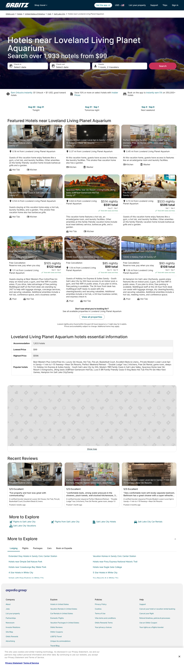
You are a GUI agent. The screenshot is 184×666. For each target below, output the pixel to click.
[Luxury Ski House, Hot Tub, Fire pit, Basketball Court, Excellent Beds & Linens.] (35, 149)
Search (163, 66)
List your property (137, 5)
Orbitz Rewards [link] (12, 636)
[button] (92, 539)
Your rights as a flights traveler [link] (151, 627)
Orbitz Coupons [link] (56, 632)
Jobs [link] (8, 609)
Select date (20, 67)
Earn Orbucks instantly (21, 92)
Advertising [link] (10, 641)
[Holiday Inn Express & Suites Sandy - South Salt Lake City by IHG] (92, 270)
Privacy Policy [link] (101, 604)
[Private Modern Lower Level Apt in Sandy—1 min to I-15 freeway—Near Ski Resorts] (92, 149)
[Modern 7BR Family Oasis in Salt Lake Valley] (35, 204)
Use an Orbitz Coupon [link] (148, 623)
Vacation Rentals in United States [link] (63, 609)
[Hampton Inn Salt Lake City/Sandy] (149, 270)
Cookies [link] (98, 609)
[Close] (179, 656)
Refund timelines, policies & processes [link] (154, 618)
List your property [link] (13, 613)
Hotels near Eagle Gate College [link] (107, 567)
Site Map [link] (9, 632)
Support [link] (142, 604)
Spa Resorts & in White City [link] (105, 578)
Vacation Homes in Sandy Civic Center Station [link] (114, 556)
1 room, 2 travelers (108, 67)
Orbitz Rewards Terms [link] (104, 623)
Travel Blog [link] (54, 646)
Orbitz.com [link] (10, 14)
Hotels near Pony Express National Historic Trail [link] (115, 561)
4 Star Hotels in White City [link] (21, 572)
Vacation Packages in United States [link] (64, 623)
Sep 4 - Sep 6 (148, 107)
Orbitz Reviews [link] (56, 627)
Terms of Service (31, 663)
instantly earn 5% (154, 92)
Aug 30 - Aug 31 (36, 107)
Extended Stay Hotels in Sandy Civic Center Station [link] (33, 556)
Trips (165, 5)
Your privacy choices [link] (103, 627)
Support (154, 5)
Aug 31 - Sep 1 (92, 107)
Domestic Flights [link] (57, 618)
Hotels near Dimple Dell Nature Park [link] (25, 561)
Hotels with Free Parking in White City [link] (26, 578)
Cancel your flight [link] (146, 613)
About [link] (8, 604)
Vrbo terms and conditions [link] (105, 618)
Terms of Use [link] (100, 613)
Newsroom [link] (10, 623)
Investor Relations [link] (13, 627)
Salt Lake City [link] (59, 14)
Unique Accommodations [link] (60, 641)
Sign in (175, 5)
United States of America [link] (35, 14)
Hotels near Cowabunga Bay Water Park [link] (27, 567)
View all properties (92, 316)
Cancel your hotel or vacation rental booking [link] (157, 609)
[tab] (13, 548)
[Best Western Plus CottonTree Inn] (35, 270)
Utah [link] (49, 14)
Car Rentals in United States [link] (61, 613)
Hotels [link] (19, 14)
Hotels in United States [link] (59, 604)
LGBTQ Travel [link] (56, 636)
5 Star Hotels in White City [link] (105, 572)
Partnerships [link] (11, 618)
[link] (29, 522)
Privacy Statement (14, 663)
